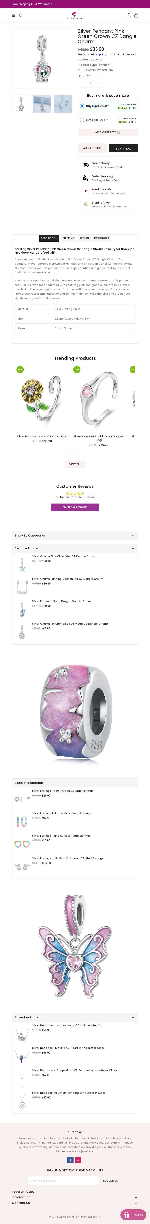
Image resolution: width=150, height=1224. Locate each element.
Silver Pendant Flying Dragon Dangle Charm (62, 601)
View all (75, 464)
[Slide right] (79, 454)
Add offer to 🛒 (108, 132)
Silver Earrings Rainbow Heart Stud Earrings (61, 835)
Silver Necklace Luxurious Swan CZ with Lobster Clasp (69, 1025)
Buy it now (123, 148)
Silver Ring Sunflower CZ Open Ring (42, 436)
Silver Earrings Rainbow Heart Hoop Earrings (61, 813)
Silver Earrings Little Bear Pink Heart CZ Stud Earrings (67, 858)
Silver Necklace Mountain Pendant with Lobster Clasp (69, 1092)
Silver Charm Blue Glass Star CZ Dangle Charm (64, 556)
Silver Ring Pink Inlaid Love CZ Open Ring (99, 438)
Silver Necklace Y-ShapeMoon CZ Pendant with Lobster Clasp (74, 1070)
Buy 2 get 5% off (97, 106)
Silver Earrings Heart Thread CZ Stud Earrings (62, 790)
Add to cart (92, 148)
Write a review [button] (75, 507)
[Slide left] (71, 454)
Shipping (100, 54)
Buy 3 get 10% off (97, 120)
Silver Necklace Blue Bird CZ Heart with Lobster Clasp (68, 1048)
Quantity (84, 75)
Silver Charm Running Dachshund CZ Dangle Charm (68, 578)
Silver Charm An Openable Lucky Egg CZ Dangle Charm (70, 623)
